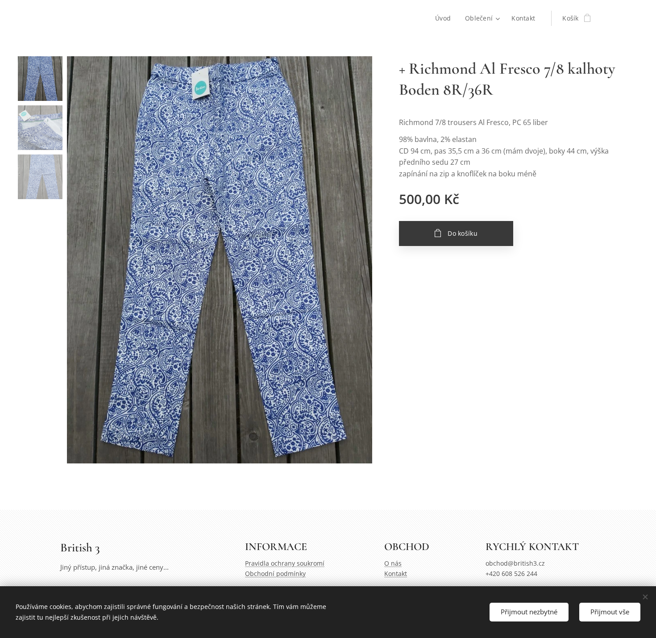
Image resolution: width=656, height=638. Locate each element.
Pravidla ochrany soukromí (284, 563)
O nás (393, 563)
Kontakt (395, 573)
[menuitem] (445, 18)
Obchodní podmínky (275, 573)
